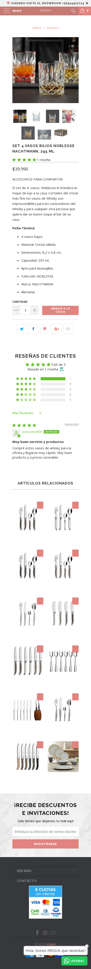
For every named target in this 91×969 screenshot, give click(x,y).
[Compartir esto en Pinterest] (44, 329)
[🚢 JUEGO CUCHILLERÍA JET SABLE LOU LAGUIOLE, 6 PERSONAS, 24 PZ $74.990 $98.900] (27, 638)
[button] (24, 159)
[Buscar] (73, 10)
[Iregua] (45, 11)
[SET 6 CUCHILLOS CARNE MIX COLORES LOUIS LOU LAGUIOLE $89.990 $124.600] (27, 782)
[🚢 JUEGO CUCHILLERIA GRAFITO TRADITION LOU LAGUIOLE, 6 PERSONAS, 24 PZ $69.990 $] (27, 590)
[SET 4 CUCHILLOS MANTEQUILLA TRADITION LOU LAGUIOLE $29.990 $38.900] (63, 638)
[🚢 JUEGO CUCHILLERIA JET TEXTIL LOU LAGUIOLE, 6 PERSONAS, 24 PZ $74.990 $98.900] (63, 734)
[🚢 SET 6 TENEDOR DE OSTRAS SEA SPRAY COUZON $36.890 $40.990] (63, 686)
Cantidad (20, 302)
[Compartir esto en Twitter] (22, 329)
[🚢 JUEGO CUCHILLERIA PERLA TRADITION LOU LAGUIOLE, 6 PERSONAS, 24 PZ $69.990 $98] (63, 542)
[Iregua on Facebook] (37, 933)
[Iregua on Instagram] (45, 933)
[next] (74, 70)
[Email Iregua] (53, 933)
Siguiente (52, 27)
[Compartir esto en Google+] (56, 329)
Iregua (50, 944)
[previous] (16, 70)
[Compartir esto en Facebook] (33, 329)
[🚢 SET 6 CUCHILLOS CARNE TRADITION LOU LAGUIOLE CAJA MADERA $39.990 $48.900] (27, 686)
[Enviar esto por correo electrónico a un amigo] (68, 329)
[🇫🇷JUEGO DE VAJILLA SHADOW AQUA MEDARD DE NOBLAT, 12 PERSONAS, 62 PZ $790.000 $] (63, 782)
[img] (24, 425)
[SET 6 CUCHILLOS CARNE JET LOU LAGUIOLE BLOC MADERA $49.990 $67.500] (27, 734)
